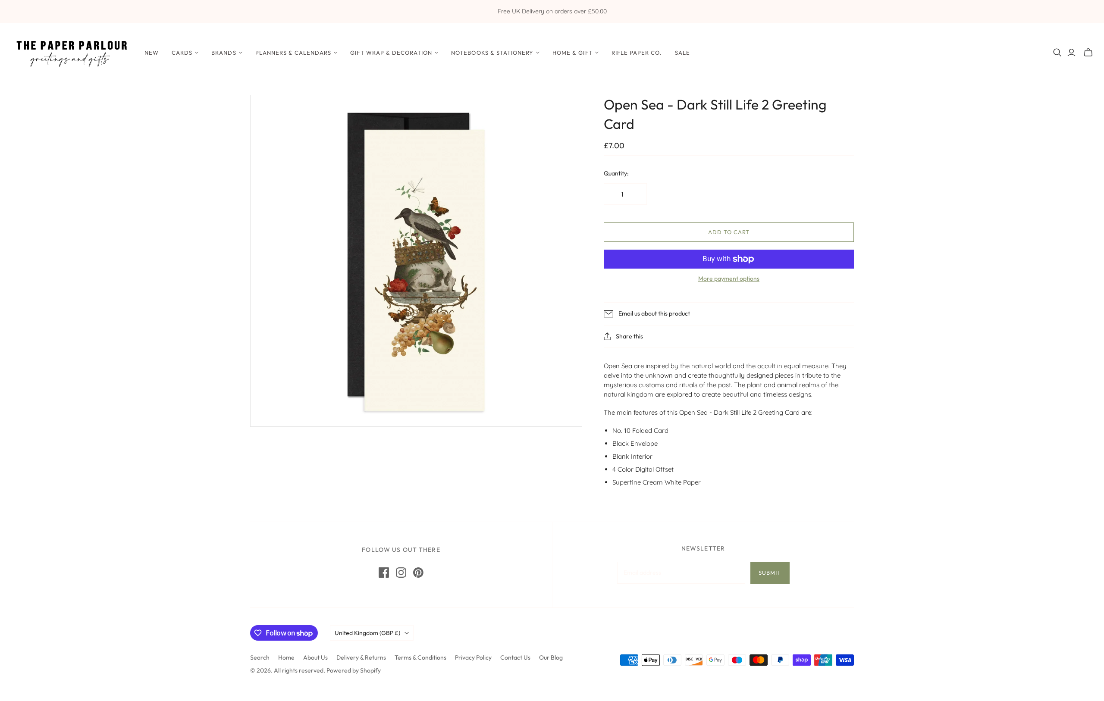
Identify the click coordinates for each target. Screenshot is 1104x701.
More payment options (728, 278)
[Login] (1071, 52)
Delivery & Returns (361, 657)
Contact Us (515, 657)
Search (260, 657)
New (151, 52)
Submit (770, 572)
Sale (682, 52)
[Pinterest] (418, 572)
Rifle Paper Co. (637, 52)
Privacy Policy (473, 657)
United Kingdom (367, 633)
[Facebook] (384, 572)
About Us (315, 657)
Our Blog (551, 657)
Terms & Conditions (420, 657)
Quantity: (616, 173)
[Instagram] (401, 572)
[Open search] (1057, 52)
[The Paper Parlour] (71, 52)
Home (286, 657)
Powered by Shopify (353, 670)
